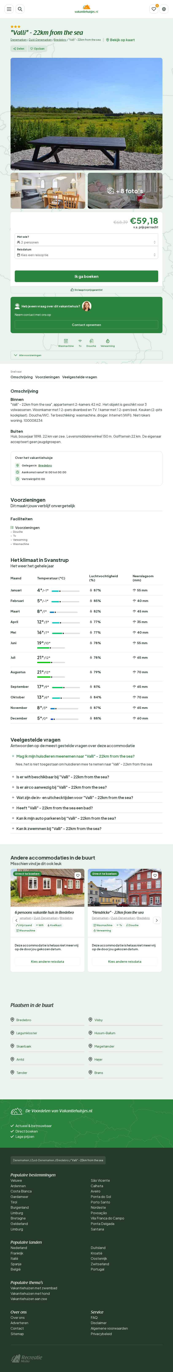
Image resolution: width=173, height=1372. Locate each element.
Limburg (17, 1213)
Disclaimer (99, 1323)
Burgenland (20, 1207)
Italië (14, 1258)
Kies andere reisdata (47, 961)
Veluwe (16, 1180)
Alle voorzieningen (30, 355)
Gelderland (19, 1223)
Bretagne (18, 1218)
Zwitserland (100, 1264)
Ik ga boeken (87, 276)
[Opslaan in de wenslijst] (77, 875)
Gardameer (19, 1196)
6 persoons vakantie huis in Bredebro (44, 913)
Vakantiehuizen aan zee (29, 1298)
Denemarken (19, 39)
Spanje (16, 1264)
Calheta (97, 1186)
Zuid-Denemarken (40, 39)
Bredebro (60, 39)
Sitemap (17, 1333)
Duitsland (98, 1247)
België (16, 1269)
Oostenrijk (99, 1258)
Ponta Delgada (102, 1223)
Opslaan (39, 48)
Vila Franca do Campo (107, 1218)
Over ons (18, 1317)
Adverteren (19, 1323)
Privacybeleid (101, 1333)
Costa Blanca (21, 1191)
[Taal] (163, 9)
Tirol (14, 1202)
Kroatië (96, 1253)
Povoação (99, 1213)
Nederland (19, 1247)
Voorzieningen (47, 377)
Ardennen (18, 1186)
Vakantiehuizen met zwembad (34, 1288)
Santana (97, 1229)
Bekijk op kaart (122, 40)
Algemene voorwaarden (109, 1328)
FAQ (94, 1317)
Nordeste (98, 1207)
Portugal (97, 1269)
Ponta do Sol (101, 1196)
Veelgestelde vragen (79, 377)
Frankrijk (17, 1253)
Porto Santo (100, 1202)
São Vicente (100, 1180)
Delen (20, 48)
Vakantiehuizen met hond (30, 1293)
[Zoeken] (20, 9)
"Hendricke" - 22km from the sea (118, 913)
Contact (17, 1328)
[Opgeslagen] (153, 9)
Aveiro (95, 1191)
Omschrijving (22, 377)
